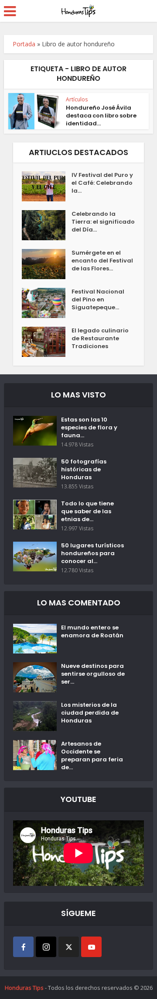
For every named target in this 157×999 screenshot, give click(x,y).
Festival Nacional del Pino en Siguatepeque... (98, 299)
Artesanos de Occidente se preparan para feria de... (92, 755)
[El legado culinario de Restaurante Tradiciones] (47, 342)
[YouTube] (91, 947)
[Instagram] (46, 947)
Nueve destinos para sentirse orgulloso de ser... (93, 674)
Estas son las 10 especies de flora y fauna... (89, 427)
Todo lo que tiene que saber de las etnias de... (87, 511)
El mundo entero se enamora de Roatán (92, 631)
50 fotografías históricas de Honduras (83, 469)
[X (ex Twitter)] (68, 947)
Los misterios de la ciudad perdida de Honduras (90, 713)
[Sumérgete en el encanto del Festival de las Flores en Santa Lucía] (47, 264)
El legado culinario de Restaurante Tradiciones (100, 338)
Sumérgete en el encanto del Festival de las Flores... (102, 261)
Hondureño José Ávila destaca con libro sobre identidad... (101, 116)
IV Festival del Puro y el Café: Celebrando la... (102, 183)
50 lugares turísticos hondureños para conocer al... (92, 553)
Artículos (77, 99)
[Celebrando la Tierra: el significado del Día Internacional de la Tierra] (47, 225)
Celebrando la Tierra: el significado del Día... (103, 222)
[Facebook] (23, 947)
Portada (24, 44)
